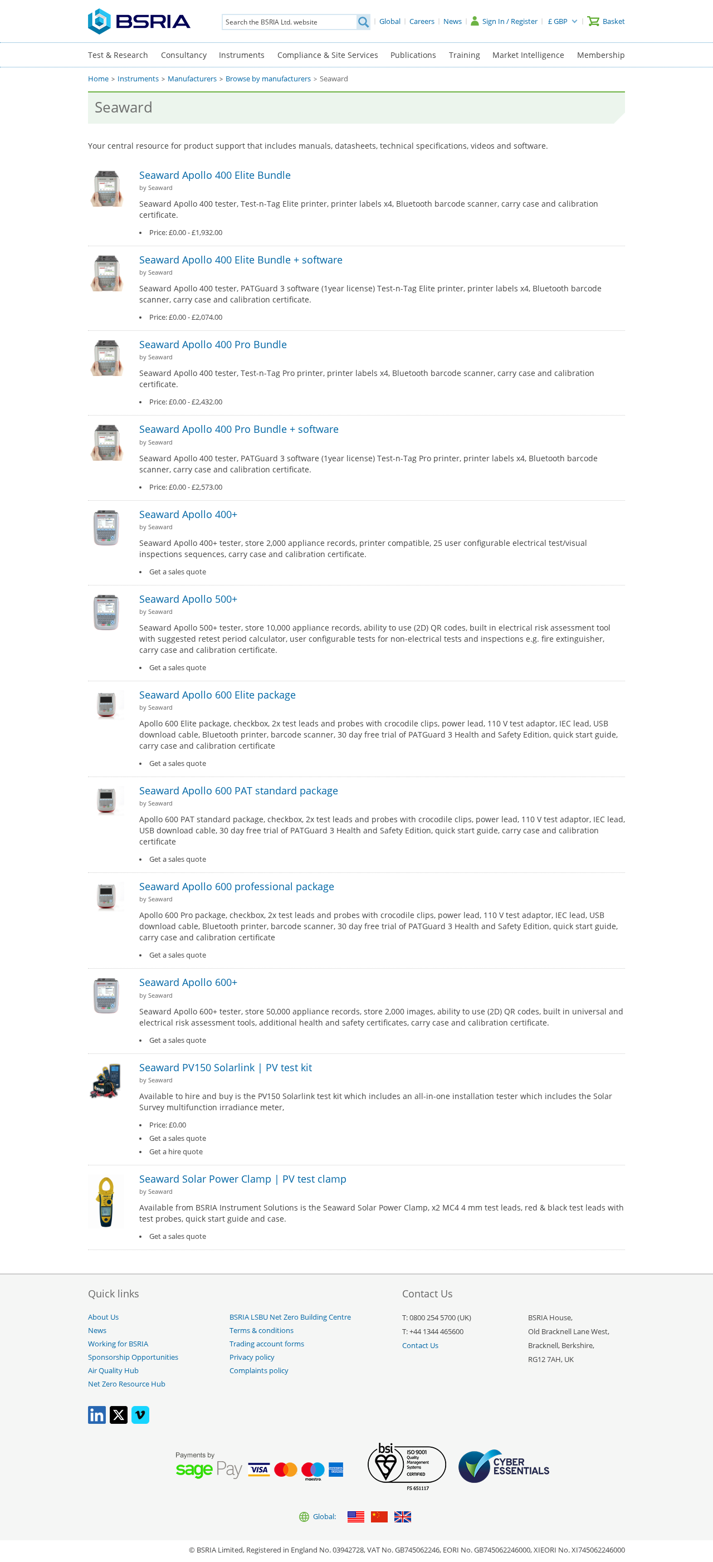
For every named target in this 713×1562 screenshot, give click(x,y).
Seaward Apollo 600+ (188, 982)
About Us (103, 1317)
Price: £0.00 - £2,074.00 (185, 317)
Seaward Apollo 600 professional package (236, 886)
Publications (413, 55)
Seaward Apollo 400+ (188, 514)
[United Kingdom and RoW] (402, 1517)
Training (464, 55)
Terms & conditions (261, 1330)
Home (98, 79)
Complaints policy (259, 1370)
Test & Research (118, 55)
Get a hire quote (176, 1151)
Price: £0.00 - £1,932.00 (185, 232)
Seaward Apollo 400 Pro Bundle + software (239, 429)
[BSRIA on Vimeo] (140, 1421)
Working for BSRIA (118, 1344)
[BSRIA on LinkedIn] (97, 1421)
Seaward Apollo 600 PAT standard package (238, 790)
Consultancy (184, 55)
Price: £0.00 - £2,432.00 (185, 402)
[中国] (379, 1517)
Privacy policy (252, 1357)
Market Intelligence (528, 55)
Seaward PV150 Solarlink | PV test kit (225, 1067)
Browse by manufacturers (268, 79)
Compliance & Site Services (327, 55)
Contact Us (420, 1345)
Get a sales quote (177, 572)
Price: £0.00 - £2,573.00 (185, 487)
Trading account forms (266, 1344)
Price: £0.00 (167, 1125)
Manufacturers (192, 79)
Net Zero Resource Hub (126, 1384)
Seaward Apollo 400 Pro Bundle (213, 344)
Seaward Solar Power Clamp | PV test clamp (242, 1178)
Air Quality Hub (113, 1370)
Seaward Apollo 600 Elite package (217, 694)
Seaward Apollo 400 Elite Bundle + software (241, 259)
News (97, 1330)
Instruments (242, 55)
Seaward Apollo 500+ (188, 599)
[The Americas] (356, 1517)
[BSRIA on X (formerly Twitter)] (119, 1421)
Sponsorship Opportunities (133, 1357)
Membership (601, 55)
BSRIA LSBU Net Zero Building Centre (290, 1317)
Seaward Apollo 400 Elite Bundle (215, 175)
